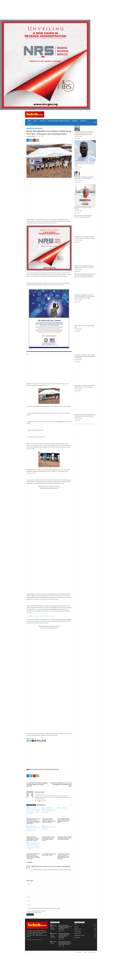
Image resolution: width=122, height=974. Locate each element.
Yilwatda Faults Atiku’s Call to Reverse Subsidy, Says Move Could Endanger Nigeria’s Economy (48, 838)
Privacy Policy (78, 952)
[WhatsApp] (37, 140)
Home (29, 120)
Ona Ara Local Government (53, 769)
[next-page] (71, 805)
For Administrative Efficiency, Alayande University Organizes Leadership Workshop (37, 784)
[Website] (45, 800)
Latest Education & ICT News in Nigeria (58, 120)
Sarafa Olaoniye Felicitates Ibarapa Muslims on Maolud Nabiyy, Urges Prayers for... (65, 943)
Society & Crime (77, 933)
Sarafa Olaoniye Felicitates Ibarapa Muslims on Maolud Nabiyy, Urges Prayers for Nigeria (64, 820)
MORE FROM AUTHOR (41, 805)
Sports (29, 124)
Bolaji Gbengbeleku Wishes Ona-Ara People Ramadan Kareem (40, 616)
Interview (83, 120)
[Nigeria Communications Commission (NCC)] (49, 319)
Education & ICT (77, 928)
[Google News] (45, 741)
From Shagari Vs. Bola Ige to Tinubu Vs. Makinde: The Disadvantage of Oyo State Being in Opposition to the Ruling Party (64, 856)
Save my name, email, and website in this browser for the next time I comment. (44, 908)
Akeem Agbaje (77, 937)
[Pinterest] (34, 140)
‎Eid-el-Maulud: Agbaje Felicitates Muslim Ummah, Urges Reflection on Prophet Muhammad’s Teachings (32, 838)
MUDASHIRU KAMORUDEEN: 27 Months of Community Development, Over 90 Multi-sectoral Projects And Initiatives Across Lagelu (33, 856)
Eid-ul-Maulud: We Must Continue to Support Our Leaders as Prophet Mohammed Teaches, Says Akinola (49, 820)
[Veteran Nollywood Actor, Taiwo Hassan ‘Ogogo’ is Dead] (49, 847)
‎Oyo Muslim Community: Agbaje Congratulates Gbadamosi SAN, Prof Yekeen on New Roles (65, 838)
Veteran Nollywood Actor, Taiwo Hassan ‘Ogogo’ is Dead (49, 854)
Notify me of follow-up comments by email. (36, 911)
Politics (42, 120)
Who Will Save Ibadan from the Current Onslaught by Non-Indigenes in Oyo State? (61, 784)
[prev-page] (69, 805)
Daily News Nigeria (31, 136)
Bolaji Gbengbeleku (33, 127)
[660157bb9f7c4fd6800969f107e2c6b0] (61, 65)
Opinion (74, 120)
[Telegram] (40, 741)
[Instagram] (38, 741)
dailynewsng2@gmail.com (36, 939)
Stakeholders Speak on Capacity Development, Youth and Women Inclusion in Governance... (65, 927)
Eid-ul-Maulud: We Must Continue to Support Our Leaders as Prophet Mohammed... (64, 935)
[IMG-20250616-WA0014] (49, 367)
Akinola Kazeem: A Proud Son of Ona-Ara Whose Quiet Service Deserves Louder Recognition (84, 386)
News (35, 120)
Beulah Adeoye (77, 931)
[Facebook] (27, 140)
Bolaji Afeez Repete (35, 769)
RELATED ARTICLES (31, 805)
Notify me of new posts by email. (34, 912)
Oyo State (40, 128)
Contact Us (85, 952)
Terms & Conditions (92, 952)
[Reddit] (42, 741)
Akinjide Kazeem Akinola (79, 935)
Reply (32, 874)
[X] (31, 140)
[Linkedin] (35, 741)
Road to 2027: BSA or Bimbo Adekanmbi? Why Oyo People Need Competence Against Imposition (85, 415)
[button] (95, 122)
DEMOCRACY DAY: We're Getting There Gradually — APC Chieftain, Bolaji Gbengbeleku (51, 866)
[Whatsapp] (30, 741)
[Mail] (41, 800)
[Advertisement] (42, 10)
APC (30, 769)
